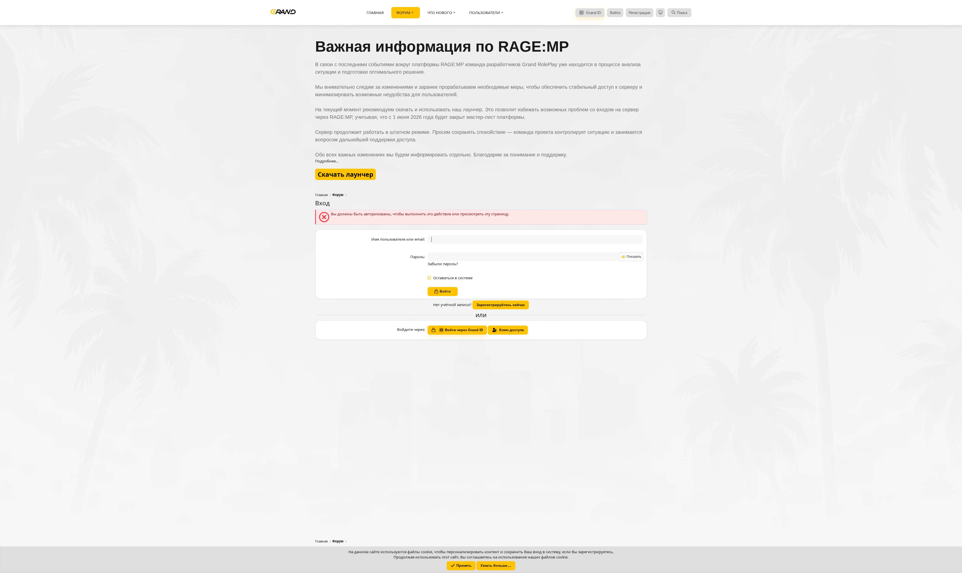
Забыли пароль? (443, 263)
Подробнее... (327, 160)
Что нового (439, 12)
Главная (375, 12)
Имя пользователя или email (397, 239)
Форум (403, 12)
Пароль (417, 256)
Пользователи (484, 12)
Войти (615, 13)
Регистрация (639, 13)
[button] (412, 12)
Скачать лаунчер (345, 174)
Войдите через (410, 329)
